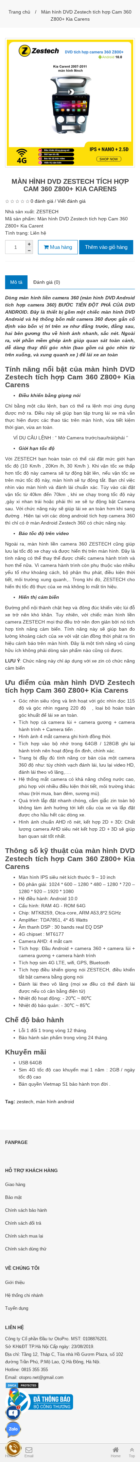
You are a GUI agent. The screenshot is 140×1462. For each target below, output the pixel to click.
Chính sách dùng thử (26, 1248)
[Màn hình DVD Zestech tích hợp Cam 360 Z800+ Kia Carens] (70, 102)
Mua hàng (60, 247)
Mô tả (16, 282)
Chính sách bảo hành (26, 1210)
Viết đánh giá (71, 201)
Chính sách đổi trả (23, 1223)
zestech (25, 1101)
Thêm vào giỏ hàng (106, 247)
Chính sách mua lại (24, 1236)
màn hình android (55, 1101)
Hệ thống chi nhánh (24, 1295)
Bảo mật (13, 1197)
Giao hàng (15, 1184)
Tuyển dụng (16, 1308)
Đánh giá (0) (46, 282)
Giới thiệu (14, 1282)
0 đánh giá (42, 201)
